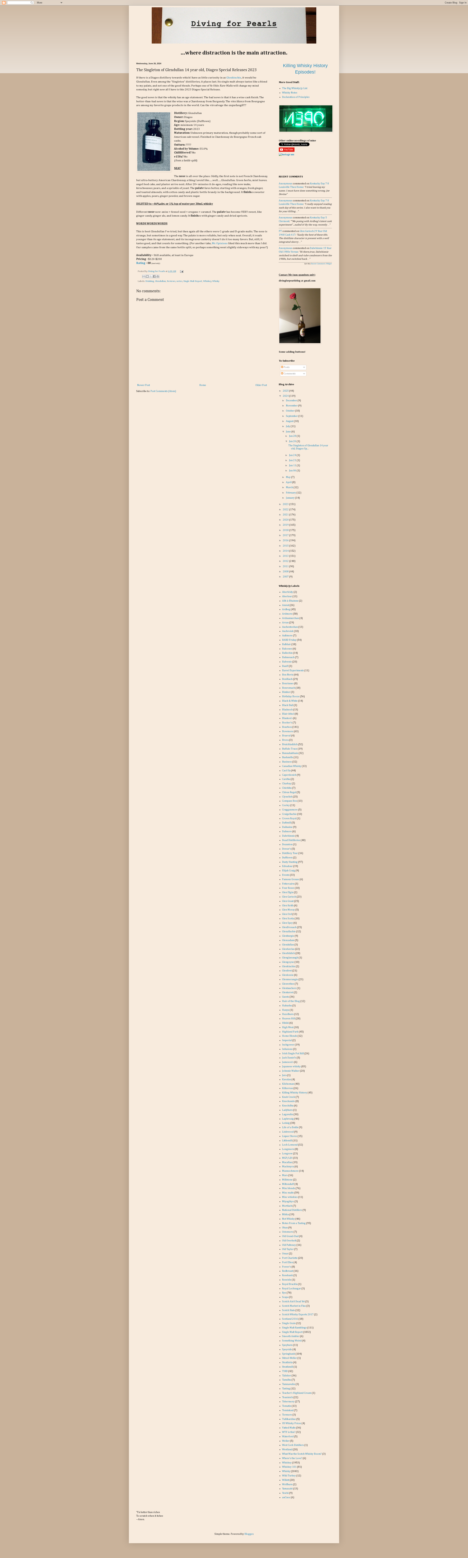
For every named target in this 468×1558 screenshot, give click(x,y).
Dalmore (287, 831)
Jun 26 (293, 441)
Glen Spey (287, 923)
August (290, 421)
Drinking (149, 281)
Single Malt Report (192, 281)
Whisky (215, 281)
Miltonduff (288, 1184)
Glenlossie (287, 975)
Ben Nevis (287, 674)
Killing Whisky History (294, 1092)
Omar (285, 1253)
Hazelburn (288, 1014)
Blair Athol (288, 714)
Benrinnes (288, 683)
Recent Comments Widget (321, 264)
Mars (285, 1175)
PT (280, 231)
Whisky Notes (289, 92)
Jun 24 (293, 455)
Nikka (285, 1214)
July (288, 426)
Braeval (286, 735)
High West (287, 1027)
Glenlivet (287, 970)
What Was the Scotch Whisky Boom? (302, 1454)
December (292, 400)
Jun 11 (293, 465)
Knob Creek (288, 1097)
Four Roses (288, 888)
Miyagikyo (288, 1201)
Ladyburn (287, 1110)
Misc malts (288, 1192)
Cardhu (286, 779)
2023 (286, 504)
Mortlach (287, 1206)
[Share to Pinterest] (158, 276)
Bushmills (287, 757)
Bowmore (287, 731)
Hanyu (285, 1010)
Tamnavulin (288, 1384)
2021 (286, 514)
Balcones (287, 648)
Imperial (287, 1040)
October (290, 411)
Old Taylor (288, 1249)
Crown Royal (289, 818)
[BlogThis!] (147, 276)
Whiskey (207, 281)
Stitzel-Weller (289, 1358)
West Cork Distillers (293, 1445)
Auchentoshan (290, 627)
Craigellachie (289, 814)
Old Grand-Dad (290, 1236)
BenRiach (287, 679)
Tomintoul (287, 1410)
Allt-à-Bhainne (290, 601)
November (292, 405)
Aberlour (287, 596)
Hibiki (285, 1023)
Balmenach (288, 657)
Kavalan (286, 1079)
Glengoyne (288, 962)
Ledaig (286, 1123)
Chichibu (287, 788)
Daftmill (286, 822)
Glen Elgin (287, 892)
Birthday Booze (290, 696)
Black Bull (287, 705)
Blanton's (287, 718)
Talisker (286, 1375)
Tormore (287, 1415)
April (289, 482)
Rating (140, 263)
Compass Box (289, 801)
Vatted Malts (289, 1427)
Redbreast (287, 1271)
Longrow (287, 1153)
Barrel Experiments (293, 670)
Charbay (286, 783)
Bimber (286, 692)
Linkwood (288, 1132)
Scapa (285, 1297)
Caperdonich (289, 775)
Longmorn (288, 1149)
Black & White (290, 701)
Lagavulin (287, 1114)
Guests (285, 997)
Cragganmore (290, 809)
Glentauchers (289, 988)
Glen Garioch (289, 897)
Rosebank (287, 1275)
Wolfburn (287, 1484)
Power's (286, 1267)
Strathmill (287, 1367)
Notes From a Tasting (294, 1223)
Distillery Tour (290, 853)
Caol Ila (286, 770)
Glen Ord (287, 914)
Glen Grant (288, 901)
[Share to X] (151, 276)
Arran (285, 622)
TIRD (285, 1371)
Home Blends (289, 1036)
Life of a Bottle (290, 1127)
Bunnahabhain (290, 753)
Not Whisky (288, 1219)
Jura (284, 1075)
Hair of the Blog (291, 1001)
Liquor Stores (289, 1136)
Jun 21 (293, 460)
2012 (286, 561)
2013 (286, 556)
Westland (287, 1449)
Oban (285, 1227)
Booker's (287, 722)
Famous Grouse (290, 879)
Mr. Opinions (220, 243)
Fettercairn (288, 884)
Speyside (287, 1349)
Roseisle (286, 1280)
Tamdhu (286, 1380)
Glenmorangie (290, 979)
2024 (286, 396)
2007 (286, 576)
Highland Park (290, 1031)
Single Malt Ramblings (294, 1327)
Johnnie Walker (290, 1071)
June (288, 431)
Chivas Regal (289, 792)
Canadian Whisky (291, 766)
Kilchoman (288, 1084)
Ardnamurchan (290, 618)
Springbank (288, 1354)
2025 (286, 391)
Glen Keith (287, 905)
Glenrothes (288, 984)
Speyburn (287, 1345)
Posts (286, 367)
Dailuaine (287, 827)
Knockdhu (287, 1105)
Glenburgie (288, 936)
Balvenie (287, 661)
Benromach (288, 688)
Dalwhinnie (288, 836)
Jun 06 (293, 470)
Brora (285, 740)
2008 (286, 571)
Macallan (287, 1162)
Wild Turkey (289, 1475)
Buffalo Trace (289, 749)
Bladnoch (287, 709)
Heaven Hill (288, 1018)
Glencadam (288, 940)
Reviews (171, 281)
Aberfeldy (287, 592)
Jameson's (287, 1062)
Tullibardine (289, 1419)
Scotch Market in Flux (294, 1306)
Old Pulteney (289, 1245)
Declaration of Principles (296, 97)
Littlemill (287, 1140)
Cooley (286, 805)
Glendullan (160, 281)
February (291, 492)
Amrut (285, 605)
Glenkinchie (233, 77)
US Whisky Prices (291, 1423)
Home (202, 385)
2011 (286, 566)
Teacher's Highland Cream (296, 1393)
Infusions (287, 1049)
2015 (286, 546)
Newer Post (143, 385)
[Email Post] (181, 271)
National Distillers (292, 1210)
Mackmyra (288, 1166)
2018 (286, 530)
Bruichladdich (290, 744)
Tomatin (286, 1406)
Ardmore (287, 614)
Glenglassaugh (290, 957)
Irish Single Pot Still (293, 1053)
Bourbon (287, 727)
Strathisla (287, 1362)
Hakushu (287, 1005)
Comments (289, 373)
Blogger (248, 1534)
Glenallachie (289, 931)
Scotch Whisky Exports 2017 (298, 1314)
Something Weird (291, 1340)
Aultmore (287, 635)
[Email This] (144, 276)
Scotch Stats (288, 1310)
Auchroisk (287, 631)
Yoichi (285, 1493)
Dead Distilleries (291, 840)
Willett (285, 1480)
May (288, 477)
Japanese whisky (291, 1066)
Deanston (287, 844)
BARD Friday (289, 640)
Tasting (286, 1388)
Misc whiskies (290, 1197)
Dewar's (286, 849)
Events (285, 875)
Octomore (287, 1232)
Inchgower (288, 1044)
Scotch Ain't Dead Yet (293, 1301)
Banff (285, 666)
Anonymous (285, 183)
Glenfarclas (288, 949)
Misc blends (288, 1188)
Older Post (261, 385)
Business (287, 762)
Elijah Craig (288, 870)
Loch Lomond (290, 1145)
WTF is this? (288, 1432)
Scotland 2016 (290, 1319)
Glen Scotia (288, 918)
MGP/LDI (287, 1158)
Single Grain (289, 1323)
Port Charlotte (290, 1258)
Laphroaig (288, 1119)
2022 (286, 509)
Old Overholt (289, 1240)
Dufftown (287, 857)
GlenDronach (289, 927)
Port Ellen (287, 1262)
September (292, 416)
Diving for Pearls (156, 271)
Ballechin (287, 653)
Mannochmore (290, 1171)
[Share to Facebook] (154, 276)
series (179, 281)
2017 (286, 535)
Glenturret (287, 992)
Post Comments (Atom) (163, 391)
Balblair (286, 644)
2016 (286, 540)
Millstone (287, 1179)
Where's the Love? (292, 1458)
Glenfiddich (288, 953)
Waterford (288, 1436)
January (290, 498)
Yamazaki (287, 1488)
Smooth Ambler (290, 1336)
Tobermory (288, 1401)
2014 (286, 551)
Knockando (288, 1101)
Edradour (287, 866)
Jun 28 (293, 436)
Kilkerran (287, 1088)
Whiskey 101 (289, 1467)
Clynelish (287, 796)
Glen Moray (288, 909)
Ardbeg (286, 609)
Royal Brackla (289, 1284)
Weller (285, 1441)
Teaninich (287, 1397)
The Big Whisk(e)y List (294, 88)
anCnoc (286, 1497)
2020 (286, 520)
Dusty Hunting (290, 862)
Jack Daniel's (289, 1057)
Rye (284, 1293)
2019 (286, 525)
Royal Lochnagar (291, 1288)
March (290, 487)
